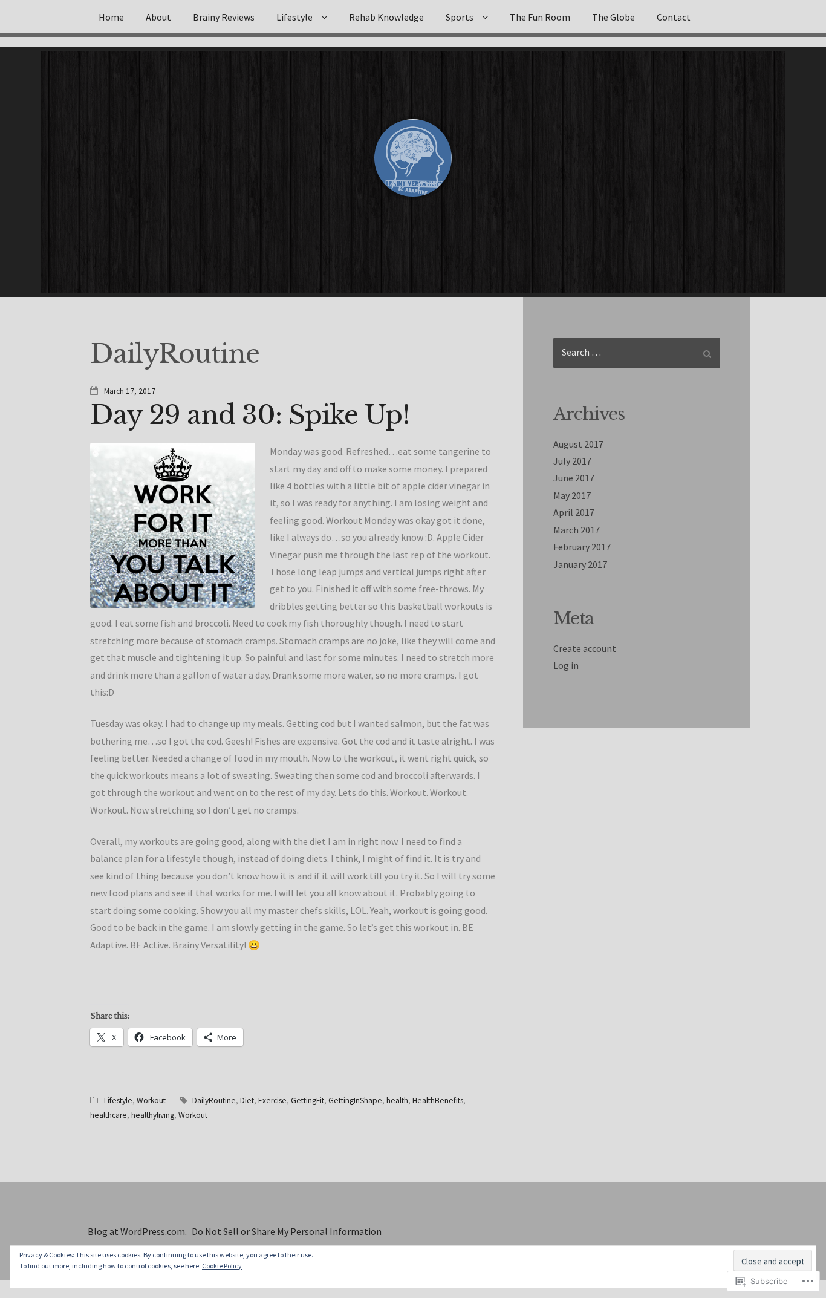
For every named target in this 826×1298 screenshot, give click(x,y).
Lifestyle (294, 17)
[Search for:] (636, 353)
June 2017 (573, 478)
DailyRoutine (214, 1100)
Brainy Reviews (224, 17)
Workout (151, 1100)
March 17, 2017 (129, 391)
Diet (247, 1100)
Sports (459, 17)
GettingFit (307, 1100)
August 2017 (578, 444)
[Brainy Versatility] (413, 158)
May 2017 (572, 495)
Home (111, 17)
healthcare (108, 1115)
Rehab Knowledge (386, 17)
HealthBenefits (437, 1100)
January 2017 (580, 564)
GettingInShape (355, 1100)
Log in (566, 665)
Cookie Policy (222, 1265)
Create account (584, 648)
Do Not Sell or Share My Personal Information (287, 1231)
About (158, 17)
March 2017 (576, 530)
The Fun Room (540, 17)
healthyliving (152, 1115)
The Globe (613, 17)
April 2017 (573, 512)
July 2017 (572, 461)
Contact (674, 17)
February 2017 (582, 547)
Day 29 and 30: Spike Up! (250, 415)
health (397, 1100)
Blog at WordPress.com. (137, 1231)
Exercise (272, 1100)
